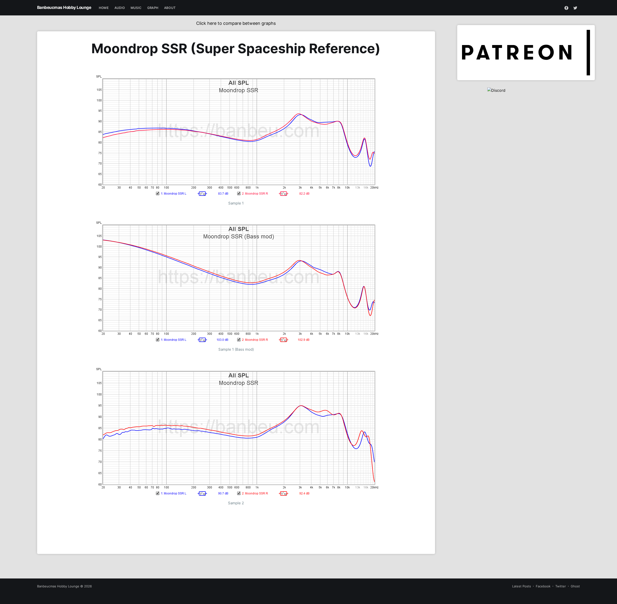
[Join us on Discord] (526, 104)
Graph (152, 8)
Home (104, 8)
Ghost (575, 586)
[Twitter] (575, 7)
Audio (119, 8)
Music (136, 8)
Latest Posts (521, 586)
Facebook (543, 586)
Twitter (560, 586)
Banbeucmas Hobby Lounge (64, 7)
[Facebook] (566, 7)
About (169, 8)
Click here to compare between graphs (236, 23)
